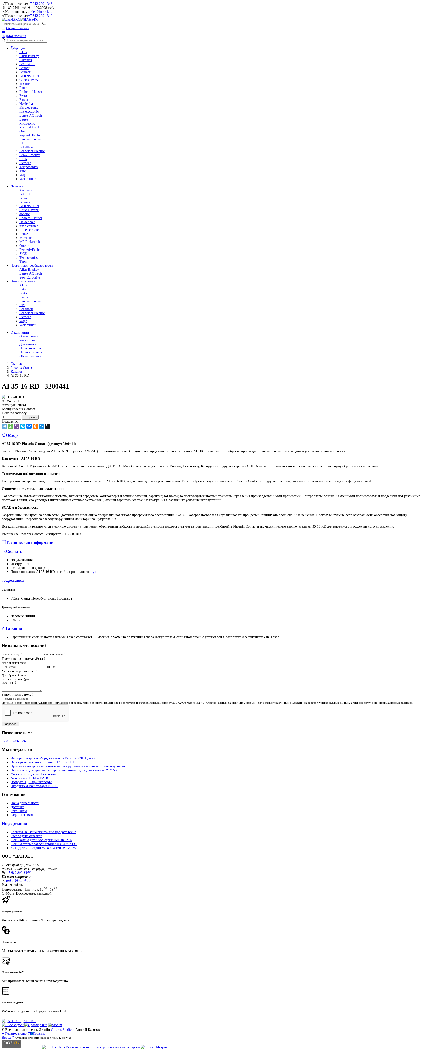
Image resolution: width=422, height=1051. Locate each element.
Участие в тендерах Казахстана (34, 774)
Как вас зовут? (54, 654)
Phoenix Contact (30, 139)
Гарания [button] (14, 628)
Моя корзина (16, 36)
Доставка (17, 807)
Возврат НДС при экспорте (31, 782)
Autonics (25, 60)
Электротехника (23, 281)
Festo (23, 95)
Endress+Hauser (30, 92)
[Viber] (16, 426)
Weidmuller (27, 179)
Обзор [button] (12, 435)
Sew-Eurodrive (29, 155)
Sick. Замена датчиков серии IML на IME (41, 840)
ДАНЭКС (28, 1021)
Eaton (23, 88)
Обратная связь (30, 356)
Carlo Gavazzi (29, 80)
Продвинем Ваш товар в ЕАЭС (34, 786)
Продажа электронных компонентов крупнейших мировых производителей (68, 766)
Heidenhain (27, 103)
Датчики (17, 186)
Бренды (19, 48)
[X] (47, 426)
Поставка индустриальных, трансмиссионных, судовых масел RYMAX (64, 770)
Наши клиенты (30, 352)
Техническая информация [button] (31, 542)
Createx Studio (61, 1029)
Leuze (23, 119)
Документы (28, 344)
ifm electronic (28, 107)
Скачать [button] (14, 551)
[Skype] (22, 426)
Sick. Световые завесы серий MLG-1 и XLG (44, 844)
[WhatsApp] (10, 426)
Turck (23, 171)
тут (93, 572)
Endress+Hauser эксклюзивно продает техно (43, 832)
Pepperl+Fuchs (29, 135)
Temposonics (28, 167)
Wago (23, 175)
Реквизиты (27, 340)
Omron (24, 131)
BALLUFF (27, 64)
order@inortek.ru (41, 11)
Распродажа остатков (26, 836)
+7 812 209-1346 (40, 4)
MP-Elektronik (29, 127)
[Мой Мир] (41, 426)
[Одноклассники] (35, 426)
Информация (14, 823)
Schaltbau (26, 147)
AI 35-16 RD (11, 401)
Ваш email (50, 667)
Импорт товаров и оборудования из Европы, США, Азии (54, 758)
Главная (16, 363)
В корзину (30, 417)
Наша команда (30, 348)
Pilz (22, 143)
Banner (24, 68)
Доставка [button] (15, 580)
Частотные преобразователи (32, 265)
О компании (20, 332)
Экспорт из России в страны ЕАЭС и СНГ (43, 762)
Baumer (24, 72)
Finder (23, 99)
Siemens (25, 163)
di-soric (24, 84)
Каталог (17, 371)
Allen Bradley (29, 56)
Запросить (10, 724)
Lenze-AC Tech (30, 115)
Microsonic (27, 123)
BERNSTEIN (29, 76)
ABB (23, 52)
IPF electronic (29, 111)
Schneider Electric (32, 151)
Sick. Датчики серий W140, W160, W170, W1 (44, 848)
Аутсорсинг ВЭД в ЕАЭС (30, 778)
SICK (23, 159)
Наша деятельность (25, 803)
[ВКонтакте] (29, 426)
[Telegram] (4, 426)
